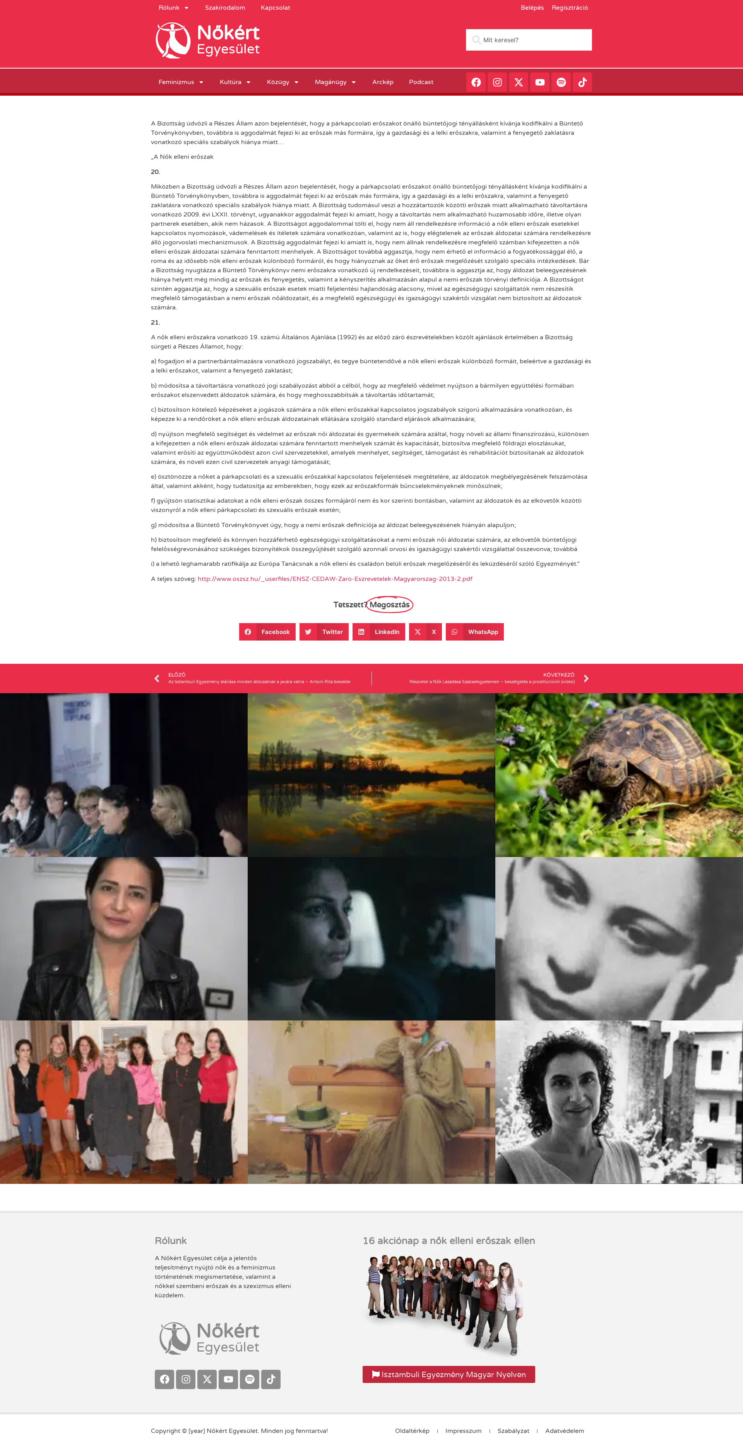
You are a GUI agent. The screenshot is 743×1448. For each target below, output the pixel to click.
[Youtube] (540, 82)
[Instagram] (497, 82)
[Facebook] (476, 82)
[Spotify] (561, 82)
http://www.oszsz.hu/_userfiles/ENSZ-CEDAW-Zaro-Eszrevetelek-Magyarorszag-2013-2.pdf (335, 579)
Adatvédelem (564, 1431)
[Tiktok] (582, 82)
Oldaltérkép (412, 1431)
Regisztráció (570, 8)
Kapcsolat (275, 8)
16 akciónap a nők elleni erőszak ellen (449, 1241)
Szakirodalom (225, 8)
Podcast (421, 82)
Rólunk (169, 8)
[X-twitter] (518, 82)
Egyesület (228, 49)
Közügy (278, 82)
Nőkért (228, 33)
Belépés (532, 8)
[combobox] (529, 40)
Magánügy (331, 82)
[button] (267, 632)
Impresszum (463, 1431)
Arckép (383, 82)
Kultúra (230, 82)
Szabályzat (513, 1431)
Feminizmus (176, 82)
